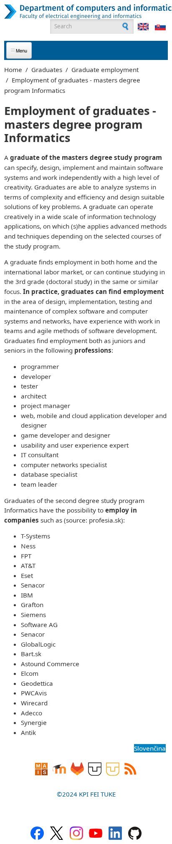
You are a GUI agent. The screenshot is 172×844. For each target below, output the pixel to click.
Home (13, 69)
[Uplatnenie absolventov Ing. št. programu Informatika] (160, 26)
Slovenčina (150, 748)
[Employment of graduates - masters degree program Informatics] (143, 26)
